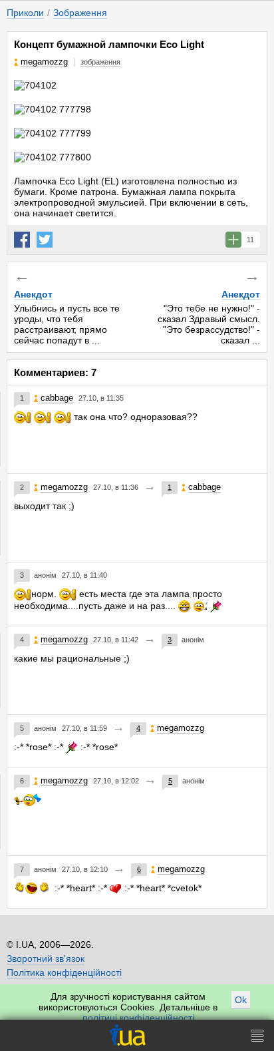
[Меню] (257, 1035)
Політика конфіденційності (64, 972)
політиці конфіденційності (138, 1017)
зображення (100, 62)
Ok (241, 999)
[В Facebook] (22, 240)
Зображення (80, 12)
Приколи (25, 12)
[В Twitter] (45, 240)
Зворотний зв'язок (45, 958)
